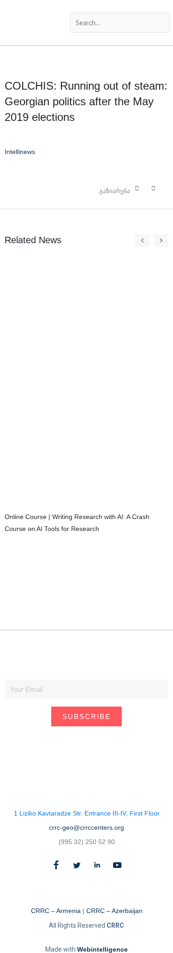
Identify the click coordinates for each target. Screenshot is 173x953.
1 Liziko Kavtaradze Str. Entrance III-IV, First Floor (87, 813)
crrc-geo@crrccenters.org (86, 827)
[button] (119, 6)
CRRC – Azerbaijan (114, 910)
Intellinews (20, 151)
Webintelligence (102, 949)
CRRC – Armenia (56, 910)
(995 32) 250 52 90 (87, 841)
